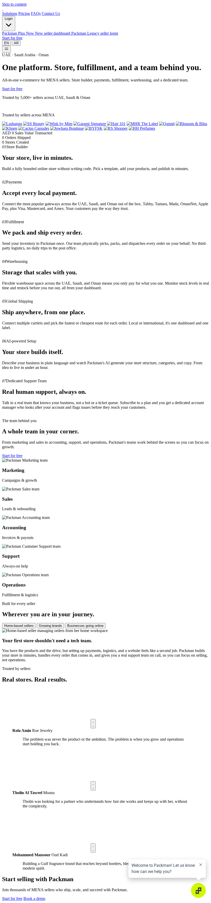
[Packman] (2, 9)
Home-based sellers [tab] (19, 626)
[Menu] (6, 49)
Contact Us (51, 13)
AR (16, 43)
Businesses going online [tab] (85, 626)
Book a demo (34, 898)
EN (6, 43)
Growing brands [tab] (50, 626)
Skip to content (14, 4)
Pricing (24, 13)
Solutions (9, 13)
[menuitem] (36, 33)
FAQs (36, 13)
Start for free (12, 38)
